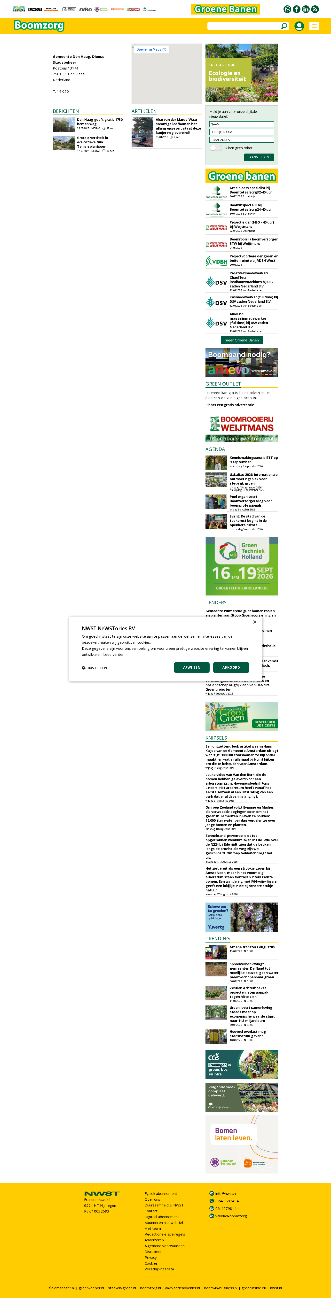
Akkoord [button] (231, 667)
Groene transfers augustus (252, 947)
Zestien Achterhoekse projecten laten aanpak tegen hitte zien (249, 992)
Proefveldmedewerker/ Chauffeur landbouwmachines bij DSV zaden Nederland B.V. (251, 279)
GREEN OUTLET (223, 383)
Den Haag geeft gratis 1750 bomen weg (99, 121)
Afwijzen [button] (191, 667)
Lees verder (113, 654)
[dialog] (165, 649)
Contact (151, 1210)
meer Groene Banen (242, 340)
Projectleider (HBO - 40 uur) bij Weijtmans (252, 224)
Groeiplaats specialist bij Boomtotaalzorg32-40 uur (251, 189)
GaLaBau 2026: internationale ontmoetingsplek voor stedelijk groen (253, 479)
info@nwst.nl (225, 1193)
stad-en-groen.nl (122, 1287)
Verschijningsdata (159, 1269)
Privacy (151, 1257)
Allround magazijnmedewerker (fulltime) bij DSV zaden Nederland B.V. (249, 320)
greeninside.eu (254, 1287)
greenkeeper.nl (91, 1287)
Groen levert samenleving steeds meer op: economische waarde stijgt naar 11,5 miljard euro (252, 1014)
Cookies (151, 1263)
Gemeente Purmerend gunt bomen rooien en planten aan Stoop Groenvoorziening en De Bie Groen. (240, 615)
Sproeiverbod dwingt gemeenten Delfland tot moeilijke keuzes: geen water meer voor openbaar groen (254, 970)
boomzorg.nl (150, 1287)
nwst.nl (276, 1287)
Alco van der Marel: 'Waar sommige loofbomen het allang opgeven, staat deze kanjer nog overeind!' (178, 126)
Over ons (152, 1199)
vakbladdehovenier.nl (182, 1287)
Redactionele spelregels (165, 1234)
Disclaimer (153, 1251)
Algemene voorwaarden (165, 1245)
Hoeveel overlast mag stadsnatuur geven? (248, 1033)
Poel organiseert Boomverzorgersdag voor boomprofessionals (251, 501)
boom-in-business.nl (220, 1287)
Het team (153, 1228)
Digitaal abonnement (162, 1216)
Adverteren (154, 1239)
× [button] (254, 622)
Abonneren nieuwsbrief (164, 1222)
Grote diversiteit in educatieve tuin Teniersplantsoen (92, 142)
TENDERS (216, 602)
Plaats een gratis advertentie (229, 404)
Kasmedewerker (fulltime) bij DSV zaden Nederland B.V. (254, 299)
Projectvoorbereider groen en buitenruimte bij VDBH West (254, 258)
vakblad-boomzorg (231, 1215)
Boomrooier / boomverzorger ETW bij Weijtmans (253, 241)
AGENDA (215, 449)
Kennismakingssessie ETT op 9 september (254, 459)
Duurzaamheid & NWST (164, 1205)
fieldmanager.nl (62, 1287)
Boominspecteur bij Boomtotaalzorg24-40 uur (251, 207)
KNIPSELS (216, 737)
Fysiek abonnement (161, 1193)
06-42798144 (227, 1208)
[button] (94, 667)
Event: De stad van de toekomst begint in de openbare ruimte (248, 520)
